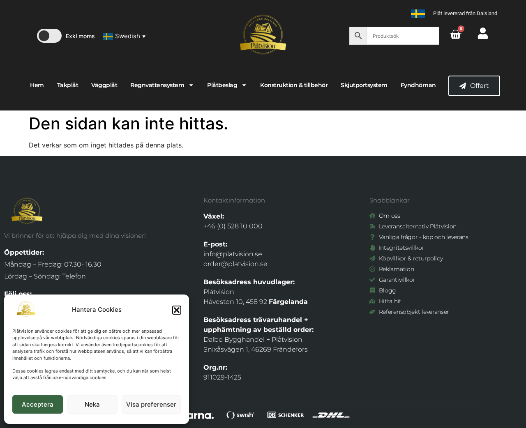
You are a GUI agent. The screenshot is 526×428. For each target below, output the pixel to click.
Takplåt (67, 85)
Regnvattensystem (157, 85)
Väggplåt (104, 85)
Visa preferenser (151, 404)
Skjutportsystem (364, 85)
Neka (92, 404)
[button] (177, 310)
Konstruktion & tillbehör (294, 85)
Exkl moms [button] (80, 35)
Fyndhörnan (418, 85)
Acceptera (37, 404)
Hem (37, 85)
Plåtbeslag (222, 85)
